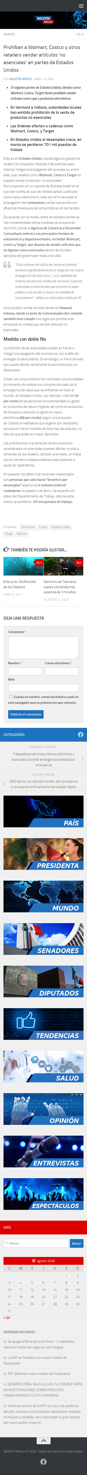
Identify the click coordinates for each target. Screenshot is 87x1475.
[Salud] (43, 1081)
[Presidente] (43, 869)
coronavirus (28, 527)
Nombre (15, 663)
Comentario (17, 632)
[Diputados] (43, 996)
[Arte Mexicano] (43, 1039)
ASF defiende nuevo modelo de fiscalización (39, 1374)
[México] (43, 826)
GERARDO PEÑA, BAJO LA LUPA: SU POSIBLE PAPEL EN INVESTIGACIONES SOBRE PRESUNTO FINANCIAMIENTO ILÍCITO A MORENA (43, 1390)
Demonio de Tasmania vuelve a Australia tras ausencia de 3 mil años (60, 587)
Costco (43, 527)
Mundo (9, 34)
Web (11, 679)
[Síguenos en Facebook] (81, 734)
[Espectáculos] (43, 1209)
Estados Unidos (61, 527)
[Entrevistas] (43, 1166)
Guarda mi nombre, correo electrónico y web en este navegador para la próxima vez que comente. (43, 700)
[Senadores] (43, 954)
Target (9, 533)
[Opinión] (43, 1124)
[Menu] (81, 5)
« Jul (6, 1318)
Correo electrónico (58, 663)
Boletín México (21, 79)
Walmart (22, 533)
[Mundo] (43, 911)
